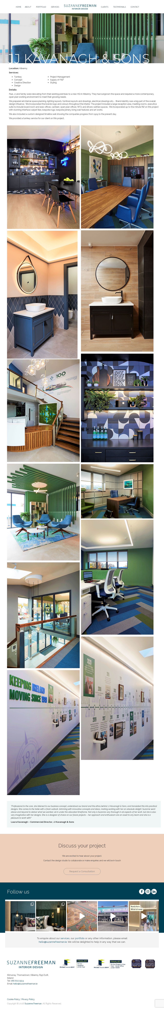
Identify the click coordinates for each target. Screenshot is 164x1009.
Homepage (71, 4)
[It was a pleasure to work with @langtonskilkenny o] (51, 916)
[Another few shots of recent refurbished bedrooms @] (20, 916)
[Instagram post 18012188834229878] (82, 916)
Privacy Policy (28, 999)
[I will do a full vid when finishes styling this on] (144, 916)
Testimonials (119, 7)
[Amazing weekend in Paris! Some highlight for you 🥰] (113, 916)
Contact (135, 7)
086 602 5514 (17, 981)
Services (55, 7)
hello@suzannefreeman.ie (53, 942)
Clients (104, 7)
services (65, 938)
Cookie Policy (13, 999)
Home (18, 7)
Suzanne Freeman (33, 1003)
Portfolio (41, 7)
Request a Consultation (82, 871)
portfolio (80, 938)
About (28, 7)
